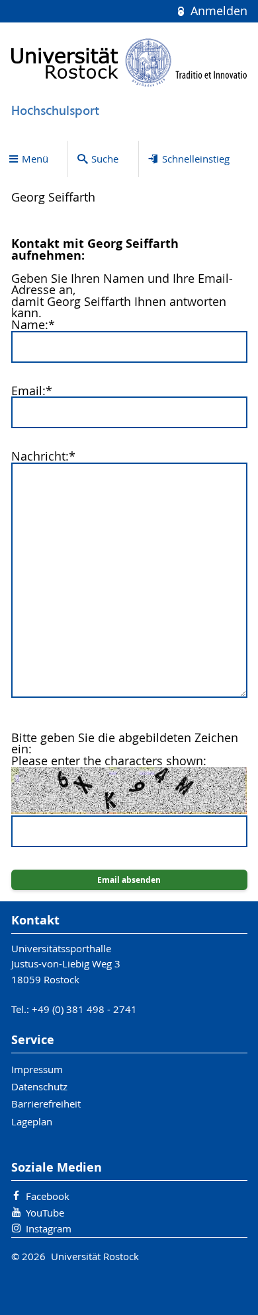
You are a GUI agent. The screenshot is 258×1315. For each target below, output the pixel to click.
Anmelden (217, 11)
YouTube (45, 1212)
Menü (35, 158)
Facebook (47, 1196)
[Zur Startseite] (129, 62)
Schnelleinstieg (196, 158)
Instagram (48, 1228)
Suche (104, 158)
